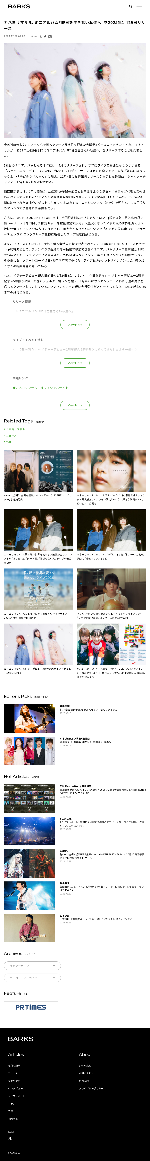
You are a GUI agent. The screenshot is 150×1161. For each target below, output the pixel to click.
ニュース (13, 1073)
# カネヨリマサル (14, 429)
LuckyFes (13, 1118)
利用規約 (84, 1080)
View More (75, 324)
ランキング (14, 1080)
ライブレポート (16, 1096)
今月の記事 (14, 1065)
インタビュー (15, 1088)
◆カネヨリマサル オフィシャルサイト (41, 388)
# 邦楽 (8, 442)
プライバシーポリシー (91, 1088)
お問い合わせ (86, 1073)
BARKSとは (85, 1065)
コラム (11, 1103)
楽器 (10, 1111)
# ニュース (10, 435)
